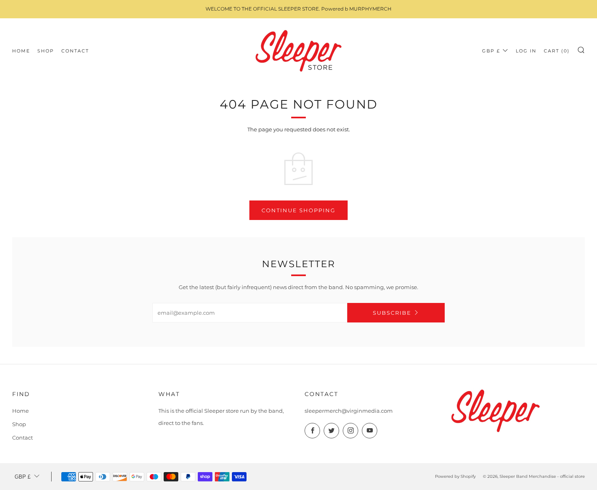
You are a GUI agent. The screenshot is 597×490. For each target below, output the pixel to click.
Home (21, 51)
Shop (45, 51)
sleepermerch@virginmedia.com (349, 410)
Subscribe (392, 312)
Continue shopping (298, 210)
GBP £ (491, 51)
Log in (526, 51)
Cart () (557, 51)
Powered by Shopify (455, 476)
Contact (75, 51)
